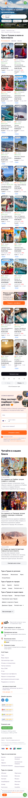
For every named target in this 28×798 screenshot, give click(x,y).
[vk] (2, 700)
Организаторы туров (7, 660)
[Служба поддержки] (25, 795)
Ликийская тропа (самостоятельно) (6, 187)
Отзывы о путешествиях (8, 663)
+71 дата (4, 102)
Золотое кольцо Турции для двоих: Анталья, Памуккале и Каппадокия (7, 96)
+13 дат (16, 337)
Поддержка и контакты (8, 682)
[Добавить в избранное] (11, 45)
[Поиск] (17, 3)
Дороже (20, 40)
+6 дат (16, 193)
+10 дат (3, 256)
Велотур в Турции (19, 156)
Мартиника (18, 773)
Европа (3, 757)
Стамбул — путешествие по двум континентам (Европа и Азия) (19, 360)
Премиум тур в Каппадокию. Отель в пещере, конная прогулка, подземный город (20, 248)
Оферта (3, 740)
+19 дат (3, 193)
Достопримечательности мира (10, 679)
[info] (5, 635)
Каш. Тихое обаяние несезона (20, 185)
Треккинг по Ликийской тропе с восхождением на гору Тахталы (6, 157)
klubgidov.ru (7, 745)
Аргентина (4, 787)
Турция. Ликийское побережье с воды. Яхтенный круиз (20, 329)
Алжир (3, 784)
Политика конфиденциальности (13, 740)
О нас (3, 671)
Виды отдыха (16, 21)
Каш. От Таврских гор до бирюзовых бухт (19, 216)
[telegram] (6, 700)
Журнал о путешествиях (8, 676)
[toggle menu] (2, 3)
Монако (17, 778)
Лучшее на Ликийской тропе (6, 360)
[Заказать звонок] (25, 2)
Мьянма (17, 784)
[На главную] (8, 3)
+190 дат (4, 223)
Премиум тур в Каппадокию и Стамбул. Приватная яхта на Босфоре (7, 279)
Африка (3, 763)
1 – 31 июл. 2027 (6, 21)
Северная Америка (7, 765)
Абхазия (3, 773)
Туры (2, 655)
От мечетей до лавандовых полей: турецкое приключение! (20, 65)
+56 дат (3, 337)
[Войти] (21, 3)
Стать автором (6, 692)
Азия (2, 760)
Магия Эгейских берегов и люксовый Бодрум (7, 126)
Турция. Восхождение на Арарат (6, 65)
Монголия (17, 781)
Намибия (17, 787)
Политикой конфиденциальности (17, 440)
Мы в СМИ (4, 668)
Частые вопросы (6, 665)
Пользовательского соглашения (10, 438)
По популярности (5, 40)
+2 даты (3, 72)
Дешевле (13, 40)
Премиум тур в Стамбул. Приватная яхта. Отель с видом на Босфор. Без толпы (7, 248)
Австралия (4, 776)
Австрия (3, 778)
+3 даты (3, 132)
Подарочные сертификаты (9, 674)
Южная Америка (19, 766)
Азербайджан (5, 781)
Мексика (17, 776)
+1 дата (16, 102)
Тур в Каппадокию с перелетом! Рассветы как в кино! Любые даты (7, 329)
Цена (24, 21)
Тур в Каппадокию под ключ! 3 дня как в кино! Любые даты (7, 216)
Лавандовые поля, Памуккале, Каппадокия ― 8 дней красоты (19, 96)
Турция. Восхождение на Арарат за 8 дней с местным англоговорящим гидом (19, 126)
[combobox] (4, 421)
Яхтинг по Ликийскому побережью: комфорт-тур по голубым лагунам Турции (19, 279)
